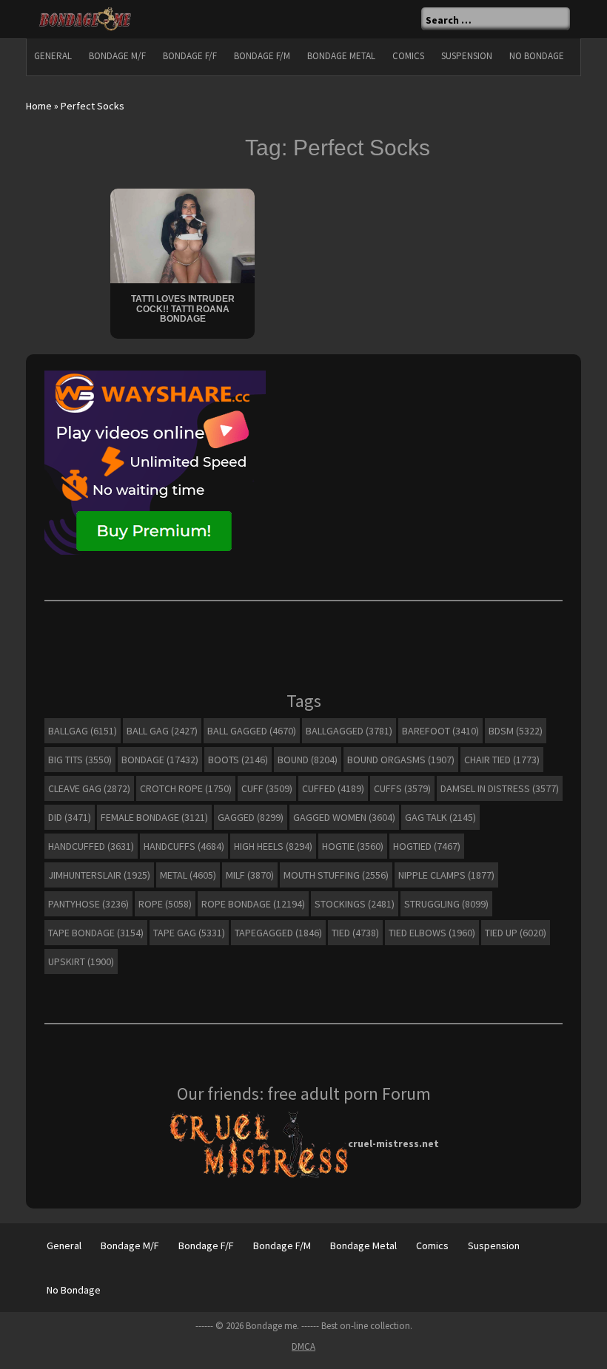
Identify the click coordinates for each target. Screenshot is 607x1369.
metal (188, 875)
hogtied (426, 846)
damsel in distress (499, 788)
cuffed (333, 788)
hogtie (352, 846)
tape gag (189, 932)
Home (39, 105)
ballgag (82, 730)
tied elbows (432, 932)
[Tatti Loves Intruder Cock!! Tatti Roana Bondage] (182, 234)
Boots (238, 759)
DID (69, 817)
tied (355, 932)
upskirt (81, 961)
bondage (159, 759)
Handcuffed (91, 846)
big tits (80, 759)
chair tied (502, 759)
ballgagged (349, 730)
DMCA (303, 1346)
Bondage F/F (190, 56)
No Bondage (536, 56)
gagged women (344, 817)
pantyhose (88, 903)
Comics (408, 56)
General (53, 56)
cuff (266, 788)
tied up (515, 932)
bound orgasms (401, 759)
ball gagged (251, 730)
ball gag (162, 730)
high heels (273, 846)
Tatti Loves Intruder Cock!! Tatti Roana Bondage (183, 308)
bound (308, 759)
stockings (355, 903)
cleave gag (89, 788)
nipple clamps (446, 875)
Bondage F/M (262, 56)
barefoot (440, 730)
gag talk (440, 817)
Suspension (466, 56)
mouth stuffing (336, 875)
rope (165, 903)
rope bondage (253, 903)
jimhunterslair (99, 875)
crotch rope (186, 788)
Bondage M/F (117, 56)
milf (250, 875)
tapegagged (278, 932)
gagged (251, 817)
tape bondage (96, 932)
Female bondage (154, 817)
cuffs (402, 788)
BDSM (516, 730)
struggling (446, 903)
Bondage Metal (341, 56)
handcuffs (184, 846)
